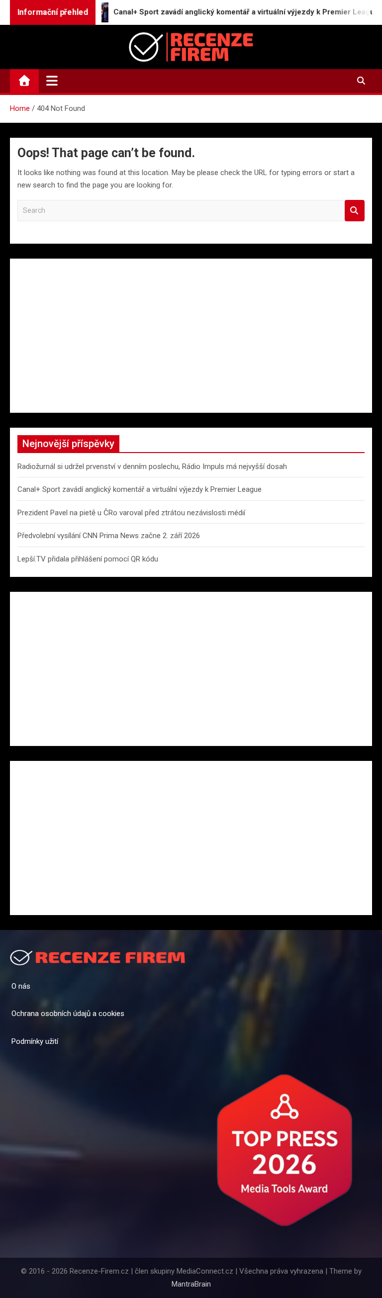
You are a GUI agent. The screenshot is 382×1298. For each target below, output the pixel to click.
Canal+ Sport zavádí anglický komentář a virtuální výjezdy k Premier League (139, 489)
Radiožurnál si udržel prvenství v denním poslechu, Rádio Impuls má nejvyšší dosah (152, 466)
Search (355, 210)
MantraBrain (191, 1284)
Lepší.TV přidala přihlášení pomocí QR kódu (87, 559)
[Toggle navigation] (52, 80)
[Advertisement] (191, 335)
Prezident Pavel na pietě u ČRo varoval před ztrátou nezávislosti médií (131, 512)
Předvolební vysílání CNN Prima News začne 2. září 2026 (108, 535)
